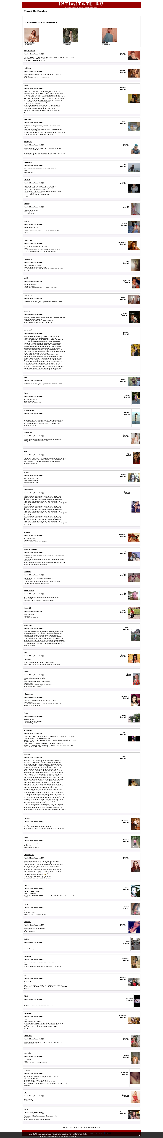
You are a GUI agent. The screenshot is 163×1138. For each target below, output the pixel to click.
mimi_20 (26, 885)
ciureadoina (28, 162)
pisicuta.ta (27, 572)
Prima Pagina (68, 7)
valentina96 (28, 1013)
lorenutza (27, 532)
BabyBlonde (28, 730)
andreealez (27, 1053)
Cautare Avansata (88, 7)
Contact (95, 7)
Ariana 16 (27, 180)
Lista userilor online (93, 1127)
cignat (26, 393)
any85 (26, 837)
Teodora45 (27, 922)
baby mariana (28, 694)
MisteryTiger (28, 142)
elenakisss (27, 956)
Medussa (27, 754)
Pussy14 (27, 1070)
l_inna (26, 904)
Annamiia (27, 311)
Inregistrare (75, 7)
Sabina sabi (28, 625)
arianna (26, 221)
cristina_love (28, 433)
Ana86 (26, 278)
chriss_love (28, 1036)
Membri (81, 7)
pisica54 (26, 713)
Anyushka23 (28, 330)
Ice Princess (28, 295)
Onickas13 (27, 608)
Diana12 (26, 452)
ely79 (25, 975)
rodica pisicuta (29, 410)
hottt (25, 377)
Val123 (26, 996)
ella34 (26, 85)
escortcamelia (28, 490)
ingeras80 (27, 818)
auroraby (27, 204)
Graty (25, 653)
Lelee (25, 1093)
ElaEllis (26, 939)
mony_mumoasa (29, 51)
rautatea (26, 472)
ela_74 (26, 1109)
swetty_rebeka (29, 591)
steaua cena (28, 240)
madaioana (27, 68)
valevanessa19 (29, 855)
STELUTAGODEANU (30, 549)
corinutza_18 (28, 259)
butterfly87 (27, 119)
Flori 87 (26, 672)
